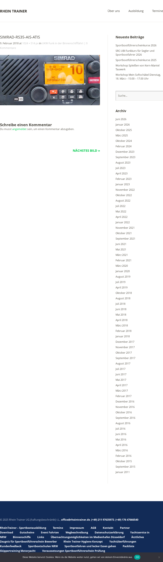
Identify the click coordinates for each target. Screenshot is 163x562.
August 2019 (123, 276)
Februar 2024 (123, 146)
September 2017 (125, 358)
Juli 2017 (120, 369)
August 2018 (123, 298)
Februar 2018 (123, 331)
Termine (157, 11)
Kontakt (108, 528)
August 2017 (123, 363)
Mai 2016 (121, 439)
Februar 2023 (123, 179)
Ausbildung (136, 11)
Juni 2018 (121, 309)
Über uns (114, 11)
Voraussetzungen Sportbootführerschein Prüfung (73, 551)
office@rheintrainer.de (75, 519)
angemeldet (19, 129)
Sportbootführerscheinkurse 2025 (136, 60)
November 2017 (125, 347)
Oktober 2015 (124, 461)
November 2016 (125, 407)
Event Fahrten (50, 532)
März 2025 (122, 135)
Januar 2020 (123, 271)
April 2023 (122, 173)
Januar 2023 (123, 184)
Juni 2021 (121, 244)
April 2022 (122, 217)
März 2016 (122, 450)
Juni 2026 (121, 119)
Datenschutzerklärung (109, 532)
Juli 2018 (120, 304)
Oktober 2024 (124, 141)
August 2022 (123, 200)
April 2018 (122, 320)
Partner (125, 528)
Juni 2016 (121, 434)
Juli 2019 (120, 282)
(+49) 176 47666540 (126, 519)
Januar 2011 (123, 472)
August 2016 (123, 423)
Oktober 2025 (124, 130)
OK (137, 557)
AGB (93, 528)
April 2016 (122, 445)
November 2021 (125, 227)
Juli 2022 (120, 206)
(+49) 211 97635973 (102, 519)
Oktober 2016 (124, 412)
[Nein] (159, 557)
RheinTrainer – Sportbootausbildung (23, 528)
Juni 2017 (121, 374)
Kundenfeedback (10, 546)
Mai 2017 (121, 380)
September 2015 (125, 466)
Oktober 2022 (124, 195)
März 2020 (122, 266)
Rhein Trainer (13, 11)
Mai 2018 (121, 314)
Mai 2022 (121, 211)
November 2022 (125, 189)
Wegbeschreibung (77, 532)
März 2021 (122, 255)
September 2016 (125, 418)
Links (40, 537)
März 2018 (122, 325)
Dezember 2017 (125, 342)
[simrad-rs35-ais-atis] (50, 104)
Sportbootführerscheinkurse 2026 (136, 45)
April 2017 (122, 385)
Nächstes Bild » (86, 150)
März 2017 (122, 390)
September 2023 (125, 157)
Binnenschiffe (22, 537)
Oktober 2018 (124, 293)
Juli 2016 (120, 428)
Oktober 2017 (124, 352)
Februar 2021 (123, 260)
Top (159, 551)
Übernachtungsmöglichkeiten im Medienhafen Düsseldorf (88, 537)
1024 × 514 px (30, 43)
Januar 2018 (123, 336)
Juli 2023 (120, 168)
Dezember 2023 (125, 151)
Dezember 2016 (125, 401)
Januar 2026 (123, 124)
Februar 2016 (123, 456)
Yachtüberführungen (122, 541)
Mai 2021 (121, 249)
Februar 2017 (123, 396)
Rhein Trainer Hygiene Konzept (83, 541)
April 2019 (122, 287)
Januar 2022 (123, 222)
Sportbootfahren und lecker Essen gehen (90, 546)
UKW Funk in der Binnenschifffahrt (62, 43)
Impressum (77, 528)
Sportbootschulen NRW (43, 546)
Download (6, 532)
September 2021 (125, 238)
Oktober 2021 (124, 233)
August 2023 (123, 162)
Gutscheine (27, 532)
